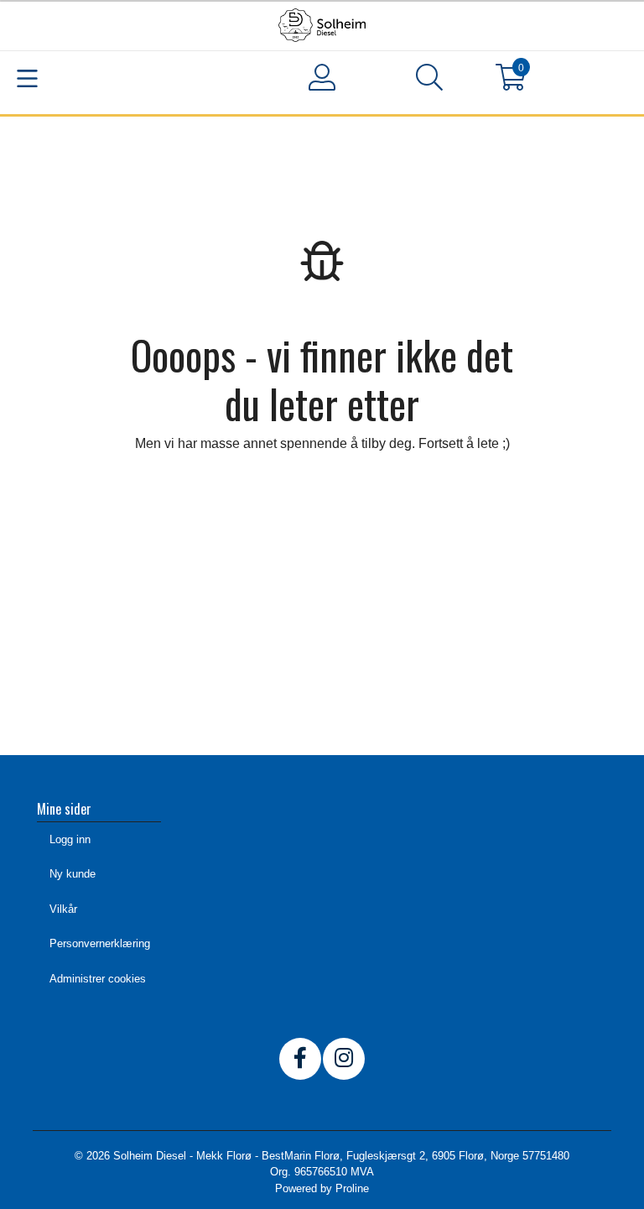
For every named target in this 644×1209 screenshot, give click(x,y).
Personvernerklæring (99, 943)
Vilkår (63, 909)
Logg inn (70, 839)
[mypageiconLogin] (322, 77)
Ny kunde (72, 874)
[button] (429, 80)
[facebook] (300, 1059)
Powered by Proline (322, 1188)
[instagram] (344, 1059)
